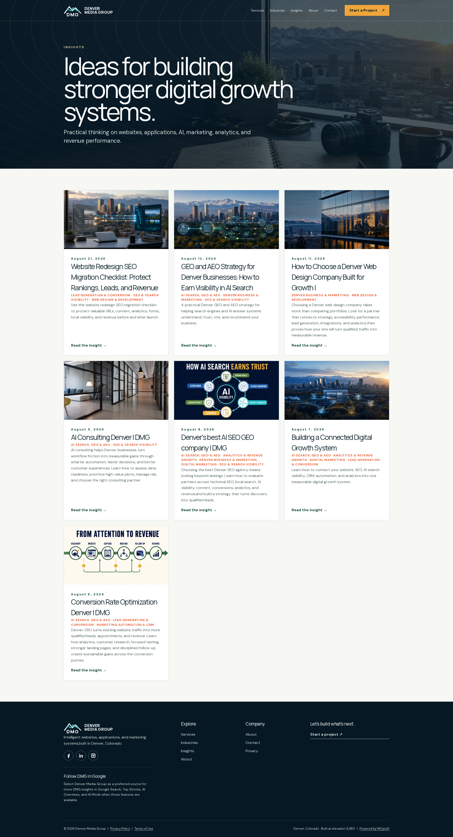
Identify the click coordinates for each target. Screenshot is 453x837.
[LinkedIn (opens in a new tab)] (81, 755)
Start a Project (367, 10)
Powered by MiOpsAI (374, 828)
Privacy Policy (120, 829)
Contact (330, 10)
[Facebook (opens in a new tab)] (69, 755)
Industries (277, 10)
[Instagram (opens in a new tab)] (93, 755)
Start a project (326, 734)
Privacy (252, 750)
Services (257, 10)
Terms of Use (143, 829)
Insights (297, 10)
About (313, 10)
